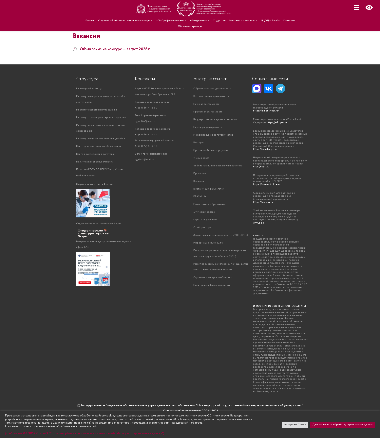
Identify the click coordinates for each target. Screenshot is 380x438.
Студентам (219, 21)
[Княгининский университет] (184, 9)
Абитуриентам (198, 21)
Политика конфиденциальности (94, 162)
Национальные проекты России (94, 184)
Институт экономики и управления (96, 110)
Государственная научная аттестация (215, 119)
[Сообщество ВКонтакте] (268, 88)
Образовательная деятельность (212, 89)
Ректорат (198, 142)
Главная (90, 21)
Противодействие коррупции (210, 150)
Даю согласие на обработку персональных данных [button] (343, 425)
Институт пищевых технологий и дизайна (100, 139)
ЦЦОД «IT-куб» (270, 21)
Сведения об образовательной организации (124, 21)
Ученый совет (201, 158)
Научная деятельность (206, 104)
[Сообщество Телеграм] (280, 88)
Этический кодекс (204, 212)
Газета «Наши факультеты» (208, 189)
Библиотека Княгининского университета (217, 166)
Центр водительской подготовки (95, 154)
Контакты (289, 21)
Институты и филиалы (242, 21)
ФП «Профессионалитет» (171, 21)
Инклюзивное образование (209, 204)
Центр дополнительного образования (98, 146)
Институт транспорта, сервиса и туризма (101, 117)
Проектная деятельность (207, 112)
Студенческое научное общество (212, 277)
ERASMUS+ (199, 196)
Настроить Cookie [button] (295, 425)
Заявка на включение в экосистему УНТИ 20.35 (221, 235)
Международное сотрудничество (213, 135)
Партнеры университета (207, 127)
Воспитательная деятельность (211, 96)
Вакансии (198, 181)
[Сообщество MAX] (256, 88)
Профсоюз (199, 173)
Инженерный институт (89, 89)
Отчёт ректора (202, 227)
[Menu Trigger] (356, 7)
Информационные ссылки (208, 243)
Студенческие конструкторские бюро (98, 224)
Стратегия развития (205, 220)
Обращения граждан (190, 26)
